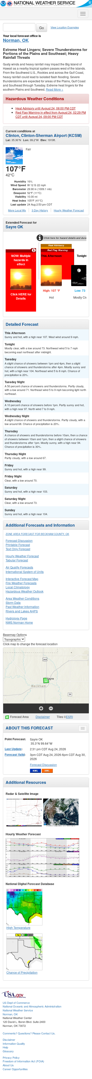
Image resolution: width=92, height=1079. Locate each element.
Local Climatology (18, 587)
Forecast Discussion (19, 540)
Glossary (8, 1051)
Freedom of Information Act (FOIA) (23, 1061)
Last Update (13, 749)
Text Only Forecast (18, 549)
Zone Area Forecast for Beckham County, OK (37, 534)
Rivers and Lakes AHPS (22, 611)
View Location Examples (65, 27)
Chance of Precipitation (22, 972)
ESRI (69, 717)
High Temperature (18, 927)
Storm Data (13, 602)
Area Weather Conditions (22, 598)
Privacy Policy (11, 1057)
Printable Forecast (18, 545)
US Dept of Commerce (16, 1003)
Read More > (54, 89)
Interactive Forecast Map (22, 579)
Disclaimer (43, 717)
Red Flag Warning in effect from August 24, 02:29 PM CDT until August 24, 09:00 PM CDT (50, 114)
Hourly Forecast (69, 210)
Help (5, 1047)
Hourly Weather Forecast (22, 556)
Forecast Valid (15, 754)
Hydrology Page (16, 618)
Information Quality (14, 1043)
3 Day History (40, 210)
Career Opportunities (15, 1069)
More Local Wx (17, 210)
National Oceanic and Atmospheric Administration (32, 1006)
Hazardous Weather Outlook (24, 591)
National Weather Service (18, 1010)
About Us (8, 1065)
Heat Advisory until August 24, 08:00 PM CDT (45, 108)
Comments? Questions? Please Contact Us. (29, 1033)
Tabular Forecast (17, 560)
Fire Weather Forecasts (21, 583)
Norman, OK (16, 40)
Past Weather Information (22, 607)
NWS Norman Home (19, 622)
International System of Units (25, 572)
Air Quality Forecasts (19, 567)
